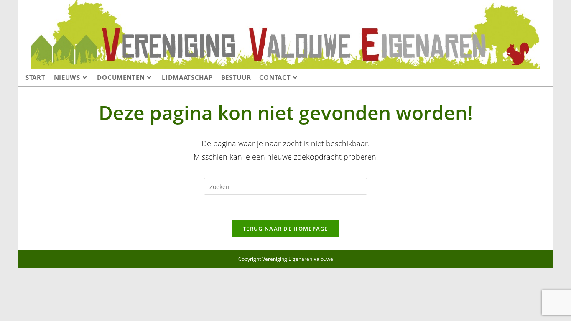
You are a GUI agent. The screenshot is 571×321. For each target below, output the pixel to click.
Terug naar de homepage (285, 228)
